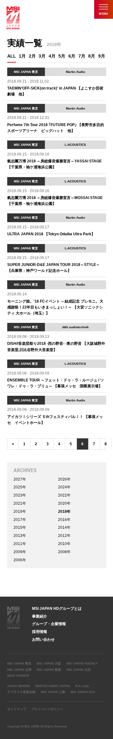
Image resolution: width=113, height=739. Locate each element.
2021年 (19, 503)
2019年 (19, 511)
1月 (22, 56)
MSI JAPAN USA (83, 692)
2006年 (19, 560)
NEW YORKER (18, 675)
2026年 (64, 479)
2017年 (19, 519)
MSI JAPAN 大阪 (49, 663)
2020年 (64, 503)
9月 (101, 56)
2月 (32, 56)
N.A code (82, 686)
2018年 (64, 511)
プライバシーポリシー (47, 709)
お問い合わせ (43, 639)
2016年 (64, 519)
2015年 (19, 527)
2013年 (19, 535)
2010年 (64, 544)
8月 (91, 56)
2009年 (19, 552)
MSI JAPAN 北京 (79, 669)
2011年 (19, 544)
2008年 (64, 552)
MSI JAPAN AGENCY (82, 663)
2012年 (64, 535)
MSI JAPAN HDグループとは (57, 608)
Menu (103, 13)
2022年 (64, 495)
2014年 (64, 527)
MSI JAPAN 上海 (53, 692)
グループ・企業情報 (49, 624)
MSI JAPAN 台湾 (19, 669)
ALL (11, 56)
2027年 (19, 479)
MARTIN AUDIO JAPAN (52, 686)
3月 (42, 56)
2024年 (64, 487)
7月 (81, 56)
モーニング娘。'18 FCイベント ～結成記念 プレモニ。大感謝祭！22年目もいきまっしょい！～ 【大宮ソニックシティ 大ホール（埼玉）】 (55, 307)
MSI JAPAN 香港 (49, 669)
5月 (61, 56)
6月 (71, 56)
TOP (106, 611)
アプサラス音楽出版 (21, 692)
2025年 (19, 487)
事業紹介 (39, 616)
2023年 (19, 495)
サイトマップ (16, 709)
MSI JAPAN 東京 (19, 663)
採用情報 (39, 631)
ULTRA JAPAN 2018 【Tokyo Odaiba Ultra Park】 (51, 234)
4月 (52, 56)
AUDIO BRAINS (18, 686)
